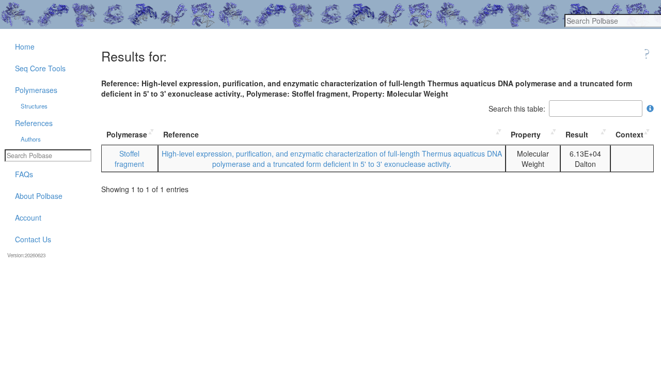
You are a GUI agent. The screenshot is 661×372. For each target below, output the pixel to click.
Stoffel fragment (129, 158)
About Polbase (38, 196)
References (34, 123)
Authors (31, 139)
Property (526, 134)
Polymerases (36, 90)
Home (25, 46)
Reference (181, 134)
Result (576, 134)
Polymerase (126, 134)
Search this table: (517, 108)
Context (629, 134)
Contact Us (33, 239)
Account (28, 217)
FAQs (24, 174)
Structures (34, 106)
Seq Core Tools (40, 68)
